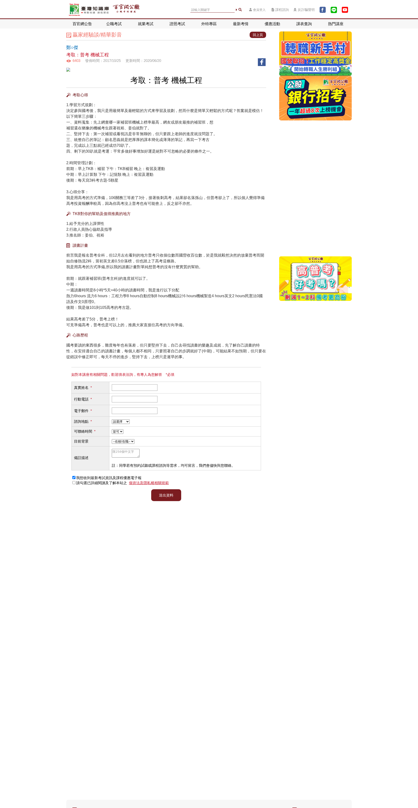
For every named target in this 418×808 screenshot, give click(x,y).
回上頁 (258, 35)
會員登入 (259, 10)
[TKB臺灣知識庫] (89, 10)
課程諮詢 (282, 10)
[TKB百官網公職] (126, 9)
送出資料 (166, 495)
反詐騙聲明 (306, 10)
